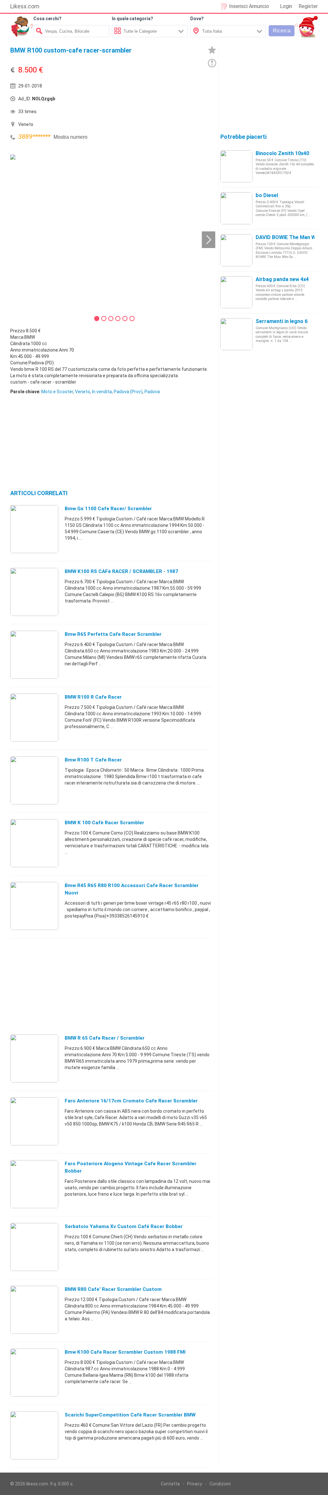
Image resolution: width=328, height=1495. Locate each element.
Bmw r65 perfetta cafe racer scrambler (113, 634)
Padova (152, 391)
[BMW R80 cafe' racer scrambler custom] (34, 1309)
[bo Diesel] (236, 208)
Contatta (170, 1483)
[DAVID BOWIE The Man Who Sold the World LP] (236, 250)
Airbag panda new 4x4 (282, 279)
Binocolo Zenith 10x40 (282, 153)
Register (308, 6)
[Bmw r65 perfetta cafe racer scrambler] (34, 654)
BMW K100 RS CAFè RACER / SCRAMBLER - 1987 (121, 571)
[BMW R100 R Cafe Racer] (34, 717)
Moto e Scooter (57, 391)
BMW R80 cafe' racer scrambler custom (113, 1289)
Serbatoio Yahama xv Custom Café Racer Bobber (124, 1226)
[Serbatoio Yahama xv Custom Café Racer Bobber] (34, 1246)
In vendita (102, 391)
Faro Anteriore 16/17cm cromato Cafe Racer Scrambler (131, 1101)
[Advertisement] (154, 100)
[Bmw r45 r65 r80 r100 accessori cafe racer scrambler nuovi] (34, 905)
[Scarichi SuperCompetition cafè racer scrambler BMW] (34, 1435)
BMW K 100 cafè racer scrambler (104, 823)
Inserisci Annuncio (249, 6)
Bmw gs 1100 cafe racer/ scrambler (108, 508)
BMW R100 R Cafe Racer (93, 697)
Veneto (82, 391)
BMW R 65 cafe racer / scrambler (104, 1038)
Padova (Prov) (128, 391)
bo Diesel (267, 195)
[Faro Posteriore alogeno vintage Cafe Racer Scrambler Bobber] (34, 1183)
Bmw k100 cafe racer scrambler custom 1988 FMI (125, 1352)
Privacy (194, 1483)
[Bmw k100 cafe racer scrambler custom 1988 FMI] (34, 1372)
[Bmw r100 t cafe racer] (34, 780)
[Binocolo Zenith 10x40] (236, 166)
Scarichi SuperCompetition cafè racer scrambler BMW (130, 1415)
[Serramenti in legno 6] (236, 333)
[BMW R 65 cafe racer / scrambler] (34, 1058)
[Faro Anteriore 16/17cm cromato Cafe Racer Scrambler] (34, 1121)
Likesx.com (24, 6)
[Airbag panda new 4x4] (236, 292)
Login (286, 6)
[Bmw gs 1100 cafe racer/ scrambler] (34, 528)
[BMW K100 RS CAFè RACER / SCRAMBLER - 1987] (34, 591)
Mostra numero (70, 137)
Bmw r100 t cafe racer (93, 760)
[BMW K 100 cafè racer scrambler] (34, 842)
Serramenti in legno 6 (282, 321)
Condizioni (220, 1483)
